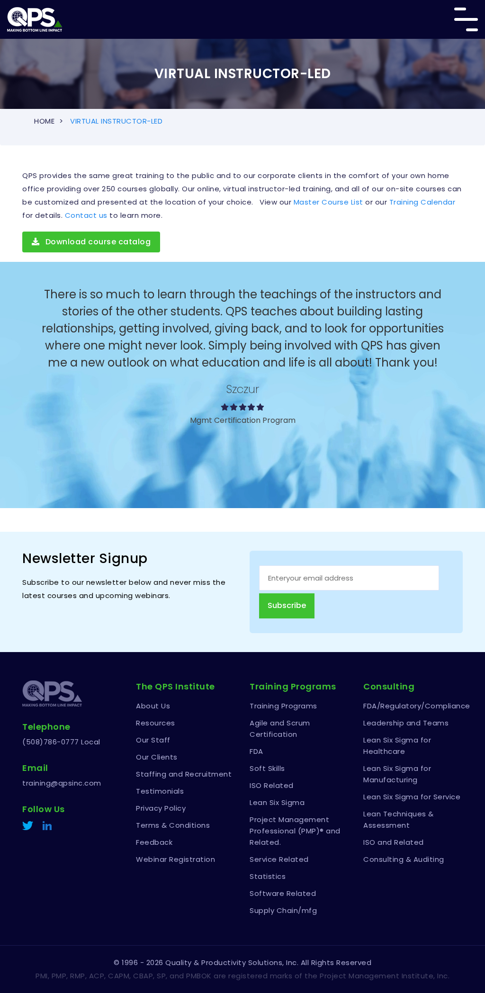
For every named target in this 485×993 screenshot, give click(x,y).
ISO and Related (393, 842)
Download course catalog (97, 241)
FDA (256, 751)
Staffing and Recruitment (184, 774)
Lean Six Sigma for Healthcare (397, 745)
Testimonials (160, 791)
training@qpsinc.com (61, 783)
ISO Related (272, 785)
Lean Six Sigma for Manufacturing (397, 774)
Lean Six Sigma (277, 802)
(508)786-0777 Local (61, 742)
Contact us (86, 215)
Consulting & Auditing (403, 859)
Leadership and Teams (406, 723)
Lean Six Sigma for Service (411, 797)
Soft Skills (267, 768)
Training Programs (283, 706)
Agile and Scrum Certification (280, 728)
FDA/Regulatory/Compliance (413, 706)
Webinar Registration (175, 859)
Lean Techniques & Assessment (398, 819)
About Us (153, 706)
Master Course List (328, 202)
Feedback (154, 842)
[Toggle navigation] (466, 19)
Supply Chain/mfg (283, 910)
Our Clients (157, 757)
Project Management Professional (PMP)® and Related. (295, 830)
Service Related (279, 859)
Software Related (283, 893)
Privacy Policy (161, 808)
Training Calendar (422, 202)
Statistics (268, 876)
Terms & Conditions (173, 825)
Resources (155, 723)
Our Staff (153, 740)
